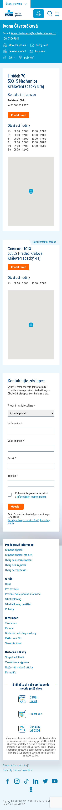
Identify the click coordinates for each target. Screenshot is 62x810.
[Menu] (57, 13)
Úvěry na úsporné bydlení (18, 560)
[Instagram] (16, 781)
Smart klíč (36, 714)
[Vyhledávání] (50, 14)
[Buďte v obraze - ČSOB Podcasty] (31, 789)
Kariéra (9, 628)
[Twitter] (45, 781)
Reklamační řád (13, 638)
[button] (31, 188)
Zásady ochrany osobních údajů (23, 520)
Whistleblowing (13, 599)
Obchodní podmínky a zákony (20, 633)
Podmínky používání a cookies (17, 770)
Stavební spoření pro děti (18, 555)
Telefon (12, 476)
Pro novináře (12, 589)
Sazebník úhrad (13, 643)
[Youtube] (54, 781)
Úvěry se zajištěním (15, 570)
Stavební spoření (14, 550)
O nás (8, 584)
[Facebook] (7, 781)
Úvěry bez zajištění (15, 565)
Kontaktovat (18, 115)
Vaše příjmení (15, 440)
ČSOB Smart (33, 699)
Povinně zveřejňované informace (23, 594)
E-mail (11, 458)
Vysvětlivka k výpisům (17, 662)
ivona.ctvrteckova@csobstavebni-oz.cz (33, 33)
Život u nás (11, 623)
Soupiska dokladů (14, 657)
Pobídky (9, 609)
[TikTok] (26, 781)
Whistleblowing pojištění (18, 604)
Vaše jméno (14, 423)
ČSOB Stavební (14, 4)
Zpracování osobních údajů (16, 765)
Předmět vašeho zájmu (20, 405)
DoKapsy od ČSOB (35, 728)
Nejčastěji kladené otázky (19, 667)
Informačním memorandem (31, 496)
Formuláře (10, 672)
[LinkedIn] (35, 781)
